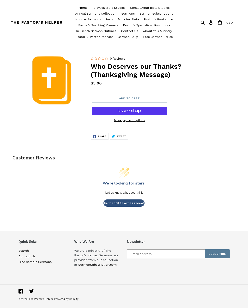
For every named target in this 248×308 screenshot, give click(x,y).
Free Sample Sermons (35, 262)
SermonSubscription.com (97, 264)
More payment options (129, 120)
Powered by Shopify (66, 299)
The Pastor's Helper (37, 22)
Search (23, 250)
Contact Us (26, 256)
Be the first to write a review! (124, 203)
